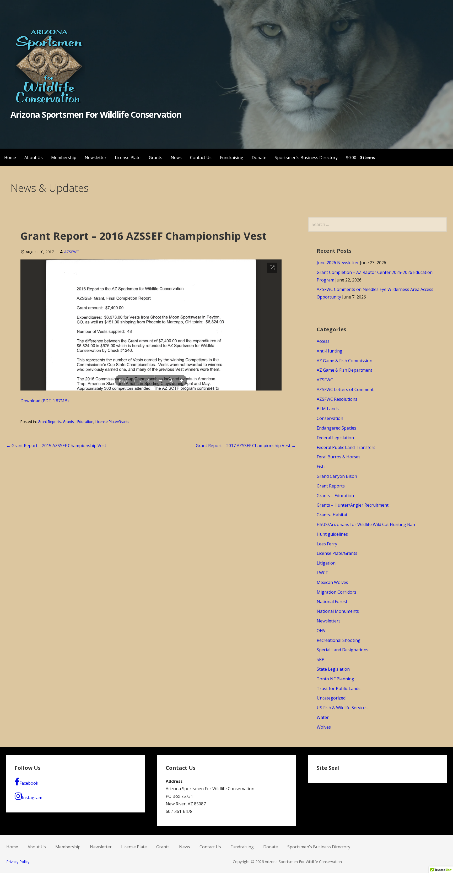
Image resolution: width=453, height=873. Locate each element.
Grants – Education (335, 495)
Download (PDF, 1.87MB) (44, 401)
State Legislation (333, 669)
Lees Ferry (327, 544)
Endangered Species (336, 428)
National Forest (332, 601)
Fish (321, 466)
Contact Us (201, 157)
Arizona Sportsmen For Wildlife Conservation (95, 114)
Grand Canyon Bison (337, 476)
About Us (33, 157)
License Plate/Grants (112, 421)
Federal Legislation (335, 438)
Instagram (32, 797)
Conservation (330, 418)
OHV (321, 630)
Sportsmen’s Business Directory (306, 157)
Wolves (324, 727)
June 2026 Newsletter (338, 262)
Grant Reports (49, 421)
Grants (155, 157)
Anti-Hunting (329, 351)
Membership (63, 157)
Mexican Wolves (332, 582)
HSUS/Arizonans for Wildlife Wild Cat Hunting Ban (366, 524)
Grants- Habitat (332, 515)
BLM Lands (328, 408)
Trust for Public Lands (338, 688)
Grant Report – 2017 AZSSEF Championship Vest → (246, 445)
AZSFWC (71, 251)
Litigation (326, 563)
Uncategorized (331, 698)
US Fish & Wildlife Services (342, 708)
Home (10, 157)
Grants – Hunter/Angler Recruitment (353, 505)
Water (323, 717)
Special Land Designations (342, 650)
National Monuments (338, 611)
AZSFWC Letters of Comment (345, 389)
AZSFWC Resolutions (337, 399)
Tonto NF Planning (335, 679)
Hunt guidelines (332, 534)
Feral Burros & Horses (338, 457)
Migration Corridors (336, 592)
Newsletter (95, 157)
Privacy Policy (17, 861)
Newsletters (329, 621)
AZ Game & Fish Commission (344, 361)
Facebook (28, 783)
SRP (320, 659)
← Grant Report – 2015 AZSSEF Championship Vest (56, 445)
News (176, 157)
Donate (259, 157)
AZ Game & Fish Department (344, 370)
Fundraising (231, 157)
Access (323, 341)
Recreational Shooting (338, 640)
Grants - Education (78, 421)
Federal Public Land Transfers (346, 447)
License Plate (128, 157)
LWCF (322, 573)
